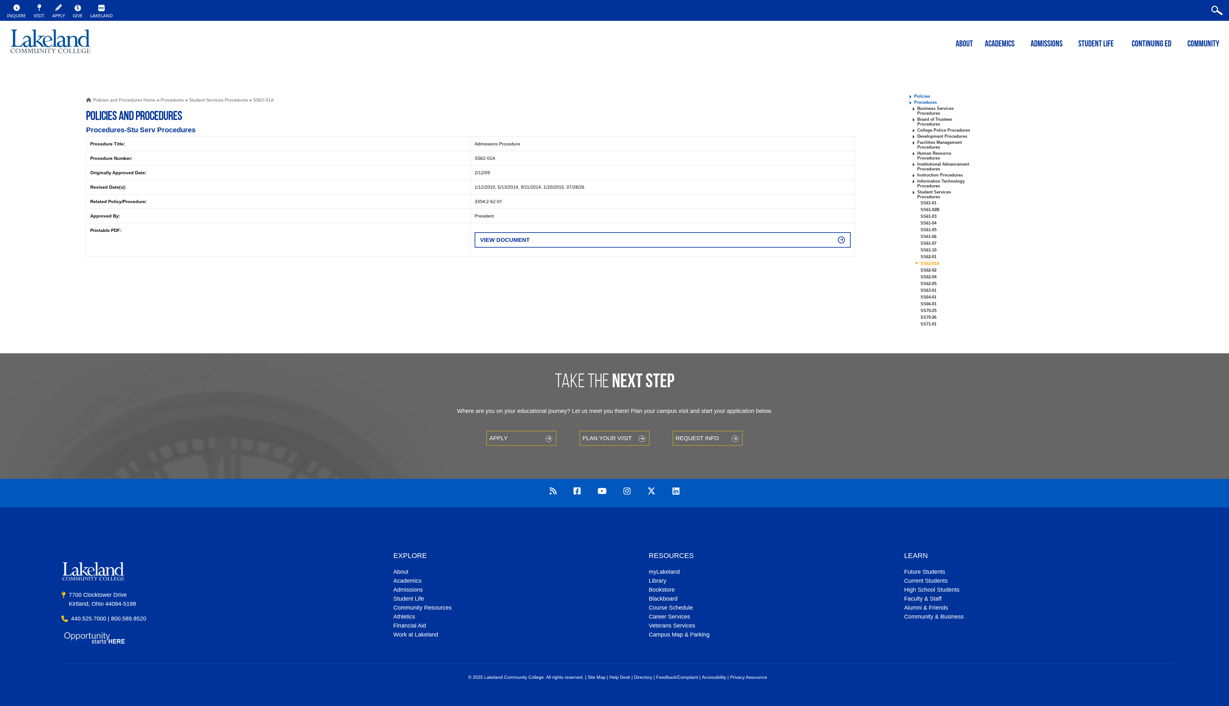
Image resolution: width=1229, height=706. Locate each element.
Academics (407, 581)
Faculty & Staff (923, 598)
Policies (922, 96)
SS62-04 (928, 277)
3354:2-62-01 (488, 201)
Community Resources (422, 607)
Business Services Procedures (935, 111)
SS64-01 (928, 297)
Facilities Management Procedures (939, 145)
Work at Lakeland (415, 634)
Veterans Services (672, 625)
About (400, 572)
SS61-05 (928, 229)
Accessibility (714, 677)
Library (657, 581)
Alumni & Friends (926, 607)
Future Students (924, 572)
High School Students (932, 590)
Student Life (1096, 44)
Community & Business (934, 616)
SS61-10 (928, 250)
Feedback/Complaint (677, 677)
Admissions (1047, 44)
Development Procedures (942, 136)
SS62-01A (263, 100)
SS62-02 (928, 270)
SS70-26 (928, 317)
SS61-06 (928, 236)
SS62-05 (928, 283)
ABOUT (964, 44)
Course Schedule (671, 607)
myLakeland (50, 43)
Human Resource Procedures (934, 155)
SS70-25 (928, 310)
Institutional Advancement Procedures (943, 166)
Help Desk (619, 677)
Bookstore (662, 590)
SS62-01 (928, 256)
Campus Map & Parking (679, 634)
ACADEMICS (1000, 44)
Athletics (404, 616)
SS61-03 (928, 216)
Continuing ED (1151, 44)
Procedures (172, 100)
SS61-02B (929, 209)
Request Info (697, 438)
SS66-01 (928, 303)
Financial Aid (409, 625)
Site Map (597, 677)
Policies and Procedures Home (124, 100)
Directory (643, 677)
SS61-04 (928, 223)
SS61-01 (928, 203)
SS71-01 (928, 324)
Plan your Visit (607, 438)
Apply (498, 438)
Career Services (669, 616)
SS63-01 (928, 290)
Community (1203, 44)
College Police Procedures (943, 130)
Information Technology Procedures (941, 183)
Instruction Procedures (940, 175)
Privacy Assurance (748, 677)
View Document (505, 240)
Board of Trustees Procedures (934, 122)
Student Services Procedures (218, 100)
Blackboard (663, 598)
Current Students (926, 581)
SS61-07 (928, 243)
